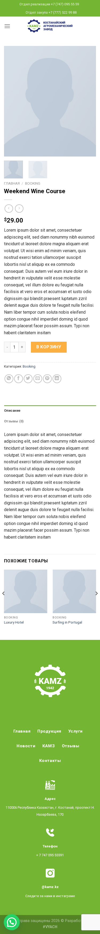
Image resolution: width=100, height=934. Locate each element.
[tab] (50, 410)
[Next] (87, 101)
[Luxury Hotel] (25, 591)
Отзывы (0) (14, 421)
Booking (32, 183)
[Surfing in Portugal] (74, 591)
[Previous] (12, 101)
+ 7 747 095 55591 (50, 855)
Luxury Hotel (14, 622)
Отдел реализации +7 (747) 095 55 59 (49, 4)
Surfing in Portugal (67, 622)
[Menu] (7, 26)
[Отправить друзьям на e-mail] (37, 378)
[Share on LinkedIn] (57, 378)
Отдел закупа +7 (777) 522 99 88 (51, 12)
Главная (12, 183)
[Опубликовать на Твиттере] (28, 378)
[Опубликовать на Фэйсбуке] (18, 378)
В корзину (48, 346)
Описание (12, 410)
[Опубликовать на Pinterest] (47, 378)
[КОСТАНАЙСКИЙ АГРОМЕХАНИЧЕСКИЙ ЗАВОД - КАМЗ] (50, 26)
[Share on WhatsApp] (9, 378)
